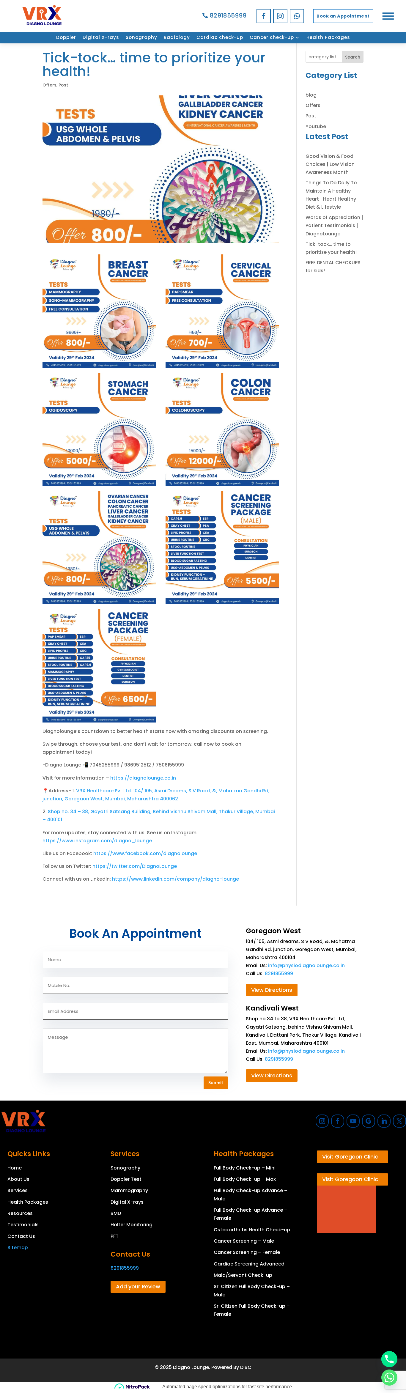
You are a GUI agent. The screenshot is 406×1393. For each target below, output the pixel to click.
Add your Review (138, 1286)
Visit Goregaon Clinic (350, 1156)
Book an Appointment (343, 16)
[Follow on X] (399, 1121)
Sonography (141, 37)
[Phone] (389, 1359)
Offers (49, 85)
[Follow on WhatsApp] (297, 16)
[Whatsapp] (389, 1378)
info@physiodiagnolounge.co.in (306, 965)
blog (311, 95)
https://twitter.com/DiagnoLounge (134, 866)
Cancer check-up (272, 37)
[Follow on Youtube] (353, 1121)
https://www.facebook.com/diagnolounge (145, 853)
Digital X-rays (101, 37)
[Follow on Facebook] (263, 16)
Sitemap (17, 1247)
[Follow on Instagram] (280, 16)
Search (352, 57)
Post (63, 85)
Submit (215, 1083)
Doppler (66, 37)
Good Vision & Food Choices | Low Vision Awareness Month (330, 164)
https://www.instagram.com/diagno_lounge (97, 840)
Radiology (177, 37)
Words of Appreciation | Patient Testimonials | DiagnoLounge (334, 225)
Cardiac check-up (219, 37)
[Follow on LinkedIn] (384, 1121)
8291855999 (228, 15)
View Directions (271, 990)
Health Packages (328, 37)
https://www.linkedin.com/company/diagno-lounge (175, 879)
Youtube (316, 126)
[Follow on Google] (368, 1121)
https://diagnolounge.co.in (143, 778)
